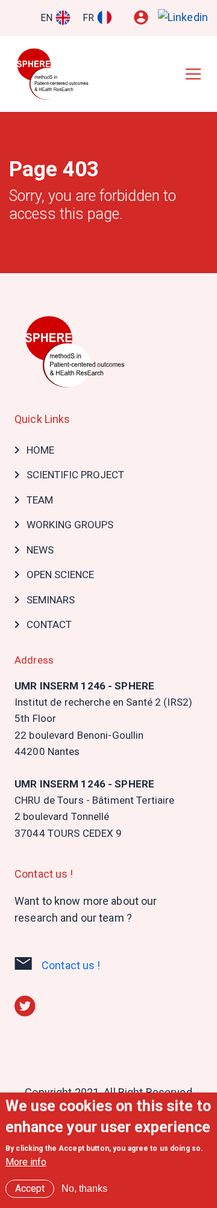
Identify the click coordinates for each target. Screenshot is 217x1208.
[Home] (56, 74)
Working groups (70, 525)
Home (40, 450)
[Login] (141, 17)
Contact (49, 624)
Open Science (60, 575)
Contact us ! (71, 965)
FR (88, 17)
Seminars (51, 600)
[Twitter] (25, 1005)
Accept (30, 1188)
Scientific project (75, 475)
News (40, 550)
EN (46, 17)
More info (25, 1162)
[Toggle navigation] (193, 73)
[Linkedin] (183, 17)
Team (40, 500)
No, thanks (84, 1188)
